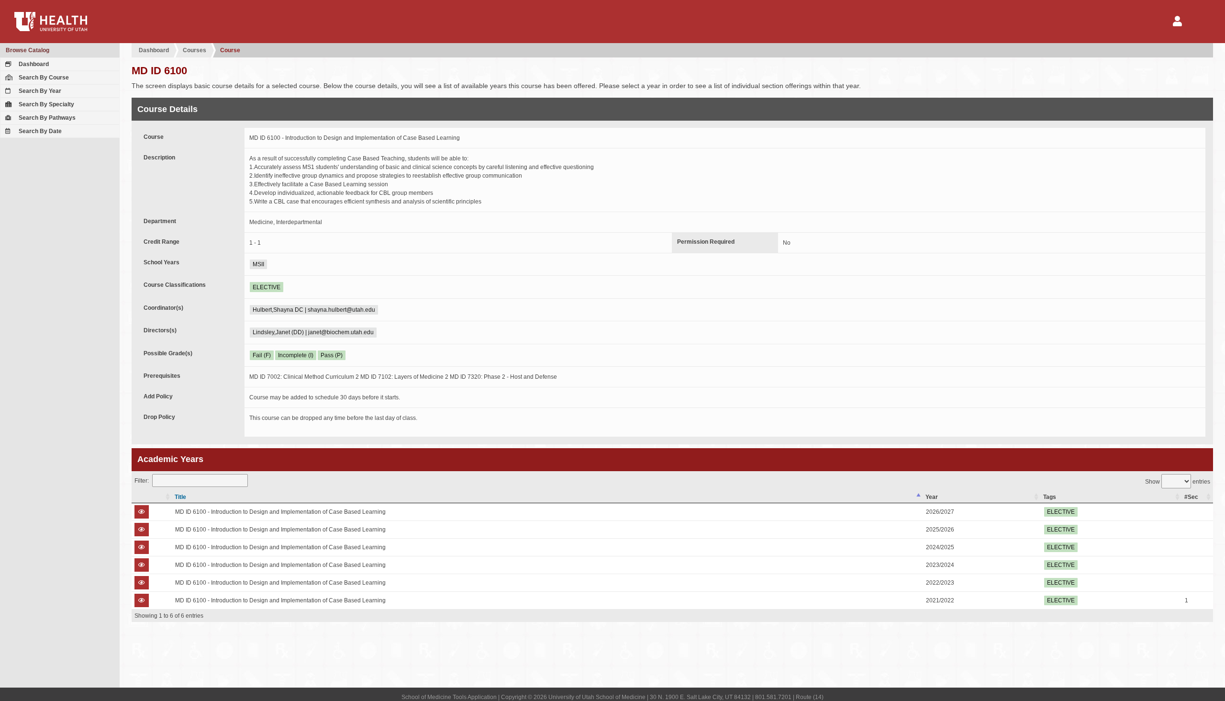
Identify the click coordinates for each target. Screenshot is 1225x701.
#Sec (1191, 497)
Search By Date (39, 131)
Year (931, 497)
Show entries (1177, 481)
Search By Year (39, 91)
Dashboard (33, 64)
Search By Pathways (46, 117)
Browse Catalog (27, 50)
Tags (1049, 497)
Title (180, 497)
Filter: (141, 480)
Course (230, 50)
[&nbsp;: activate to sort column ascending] (152, 497)
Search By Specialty (45, 104)
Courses (194, 50)
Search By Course (43, 77)
